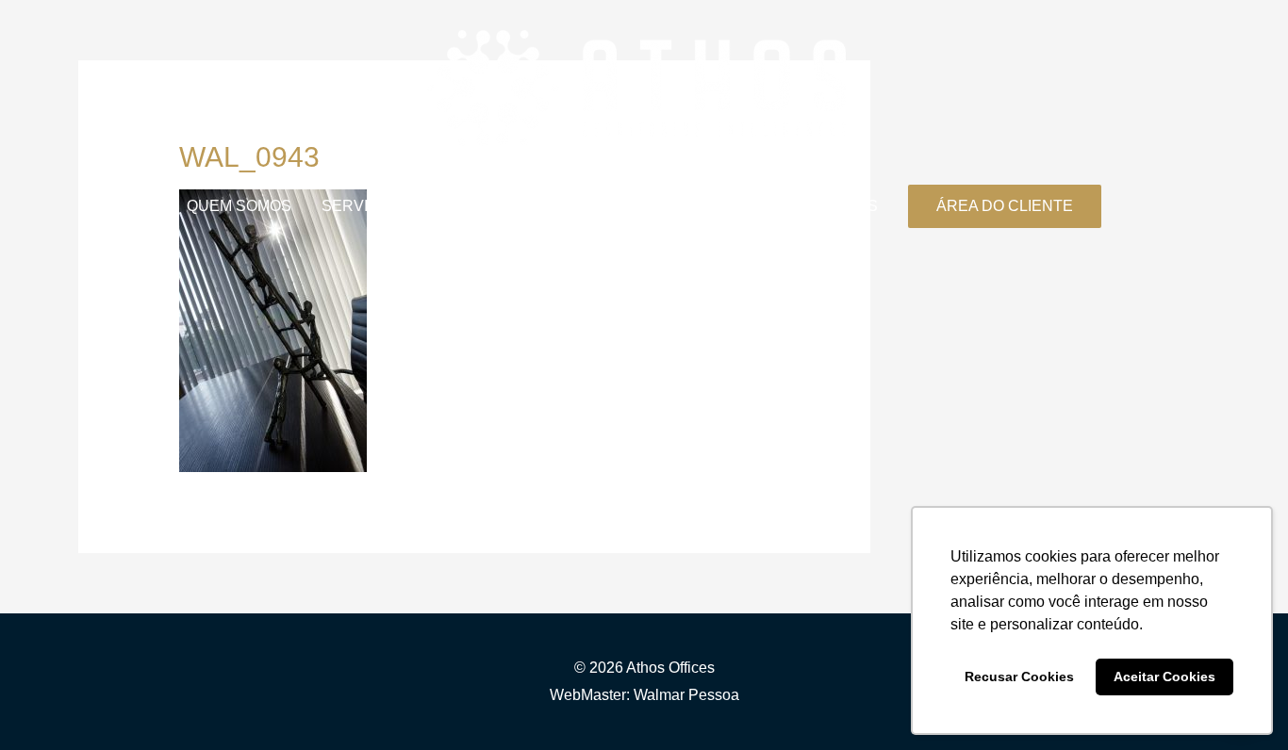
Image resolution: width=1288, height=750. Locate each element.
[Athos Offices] (636, 87)
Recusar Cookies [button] (1019, 676)
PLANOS (462, 206)
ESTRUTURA (642, 206)
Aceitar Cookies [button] (1164, 676)
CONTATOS (836, 206)
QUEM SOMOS (239, 206)
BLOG (544, 206)
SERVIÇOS (361, 206)
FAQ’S (742, 206)
